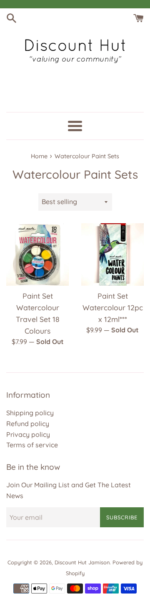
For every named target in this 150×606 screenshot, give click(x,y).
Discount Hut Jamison (82, 562)
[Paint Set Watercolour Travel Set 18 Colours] (37, 254)
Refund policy (27, 423)
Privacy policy (28, 434)
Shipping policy (30, 413)
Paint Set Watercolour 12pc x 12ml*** (112, 307)
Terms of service (32, 445)
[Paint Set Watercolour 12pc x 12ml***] (112, 254)
